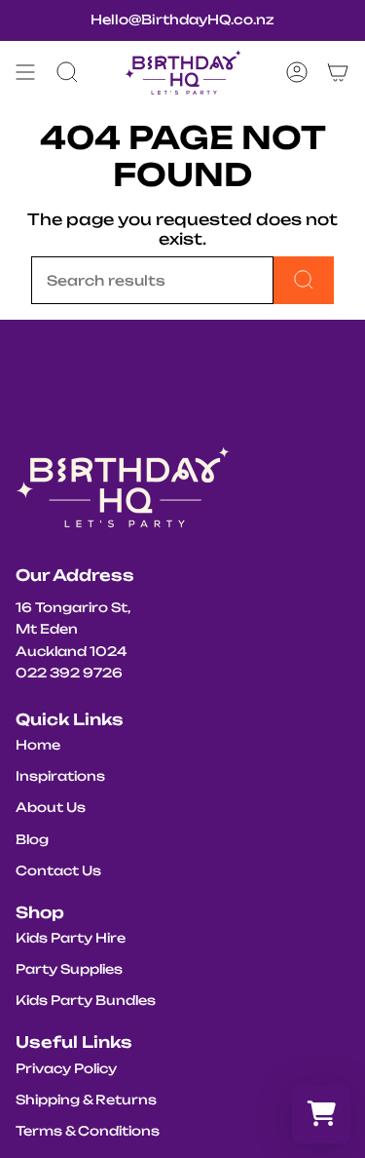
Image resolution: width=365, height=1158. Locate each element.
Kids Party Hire (71, 938)
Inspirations (60, 776)
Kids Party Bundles (86, 1000)
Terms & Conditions (88, 1131)
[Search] (304, 280)
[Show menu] (25, 72)
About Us (51, 807)
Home (38, 745)
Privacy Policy (66, 1068)
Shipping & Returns (86, 1099)
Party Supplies (69, 969)
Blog (32, 839)
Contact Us (58, 870)
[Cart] (337, 72)
